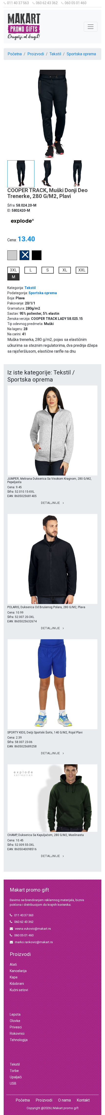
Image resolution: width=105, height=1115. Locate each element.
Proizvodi (35, 54)
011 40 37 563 (18, 3)
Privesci (16, 1027)
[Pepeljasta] (12, 258)
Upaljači (16, 1077)
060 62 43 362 (47, 3)
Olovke (15, 1021)
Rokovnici (17, 1033)
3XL (13, 270)
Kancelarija (18, 971)
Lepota (15, 1014)
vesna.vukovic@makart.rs (33, 928)
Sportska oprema (81, 54)
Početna (15, 54)
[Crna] (37, 258)
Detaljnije (51, 503)
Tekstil (55, 54)
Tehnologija (19, 1040)
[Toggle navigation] (90, 27)
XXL (81, 270)
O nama (64, 1100)
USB (13, 1083)
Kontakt (83, 1100)
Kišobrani (17, 984)
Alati (13, 964)
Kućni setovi (19, 990)
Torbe (14, 1071)
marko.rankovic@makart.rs (34, 942)
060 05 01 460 (75, 3)
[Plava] (24, 258)
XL (65, 270)
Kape (14, 977)
